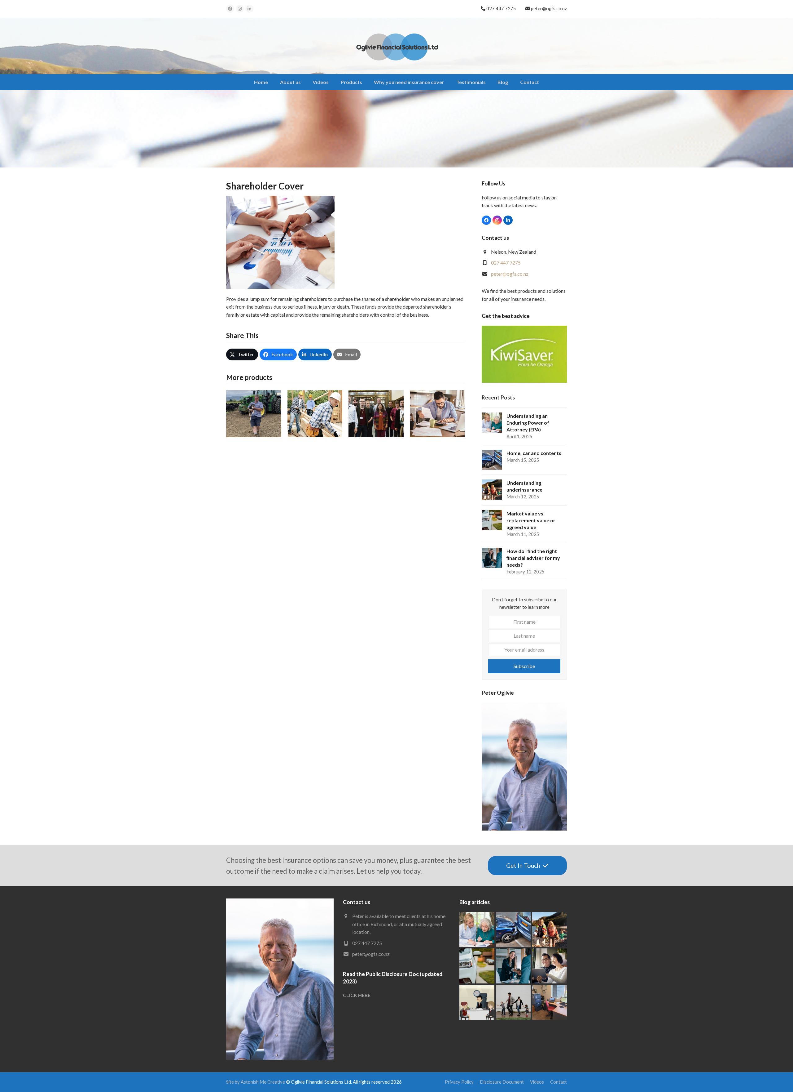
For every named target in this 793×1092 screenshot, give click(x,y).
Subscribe (524, 666)
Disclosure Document (502, 1082)
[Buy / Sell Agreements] (437, 413)
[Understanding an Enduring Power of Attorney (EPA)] (476, 929)
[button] (242, 354)
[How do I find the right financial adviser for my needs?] (513, 965)
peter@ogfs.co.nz (549, 8)
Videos (537, 1082)
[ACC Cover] (315, 413)
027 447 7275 (506, 262)
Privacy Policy (459, 1082)
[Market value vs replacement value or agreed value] (476, 965)
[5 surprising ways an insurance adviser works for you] (476, 1002)
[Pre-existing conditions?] (549, 965)
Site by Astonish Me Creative (255, 1082)
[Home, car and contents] (513, 929)
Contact (558, 1082)
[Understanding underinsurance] (549, 929)
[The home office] (549, 1002)
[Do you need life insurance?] (513, 1002)
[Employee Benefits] (376, 413)
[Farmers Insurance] (253, 413)
